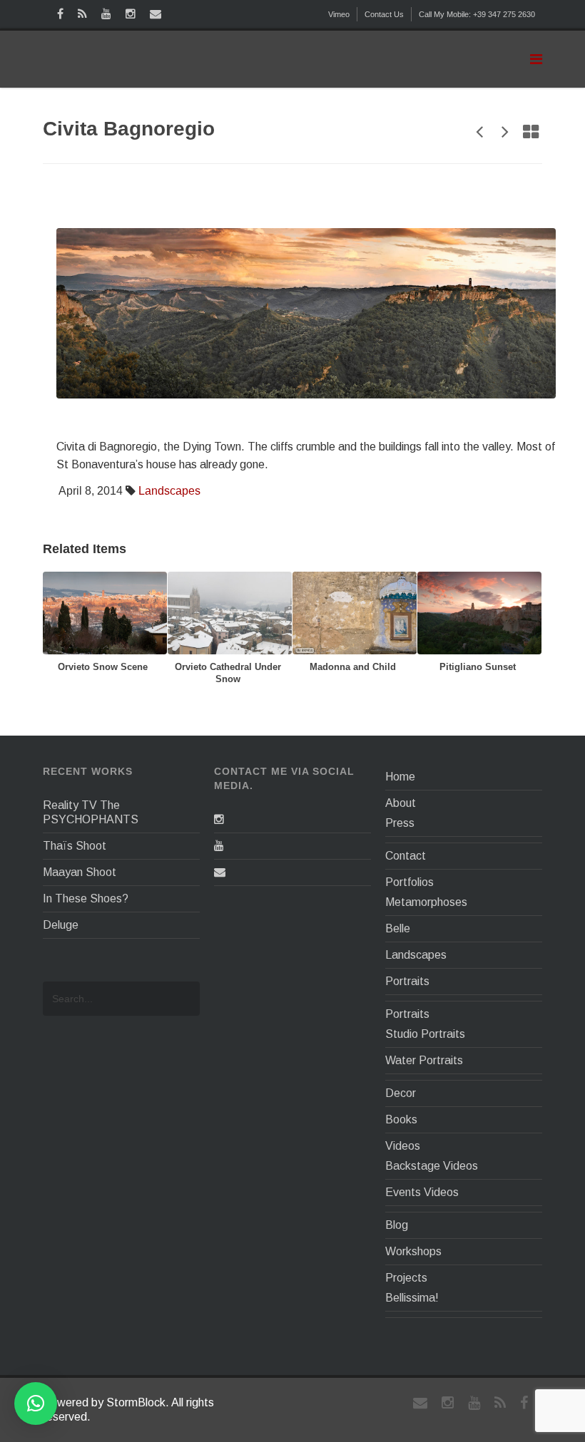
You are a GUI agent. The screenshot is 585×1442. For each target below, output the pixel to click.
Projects (406, 1278)
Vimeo (339, 14)
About (400, 803)
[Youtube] (219, 846)
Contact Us (384, 14)
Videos (402, 1146)
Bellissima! (412, 1298)
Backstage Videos (431, 1166)
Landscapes (169, 491)
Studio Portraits (425, 1034)
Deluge (60, 925)
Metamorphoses (426, 902)
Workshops (413, 1251)
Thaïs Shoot (74, 846)
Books (401, 1119)
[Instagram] (219, 819)
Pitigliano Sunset (477, 666)
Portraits (407, 981)
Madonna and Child (353, 666)
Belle (397, 928)
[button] (35, 1403)
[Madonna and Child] (354, 612)
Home (400, 777)
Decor (400, 1093)
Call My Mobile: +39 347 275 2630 (477, 14)
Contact (405, 856)
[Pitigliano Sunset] (479, 612)
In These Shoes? (85, 898)
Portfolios (409, 882)
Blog (396, 1225)
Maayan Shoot (79, 872)
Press (399, 823)
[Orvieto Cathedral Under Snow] (230, 612)
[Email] (219, 872)
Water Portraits (424, 1060)
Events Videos (422, 1192)
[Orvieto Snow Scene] (105, 612)
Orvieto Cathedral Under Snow (228, 672)
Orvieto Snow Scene (103, 666)
